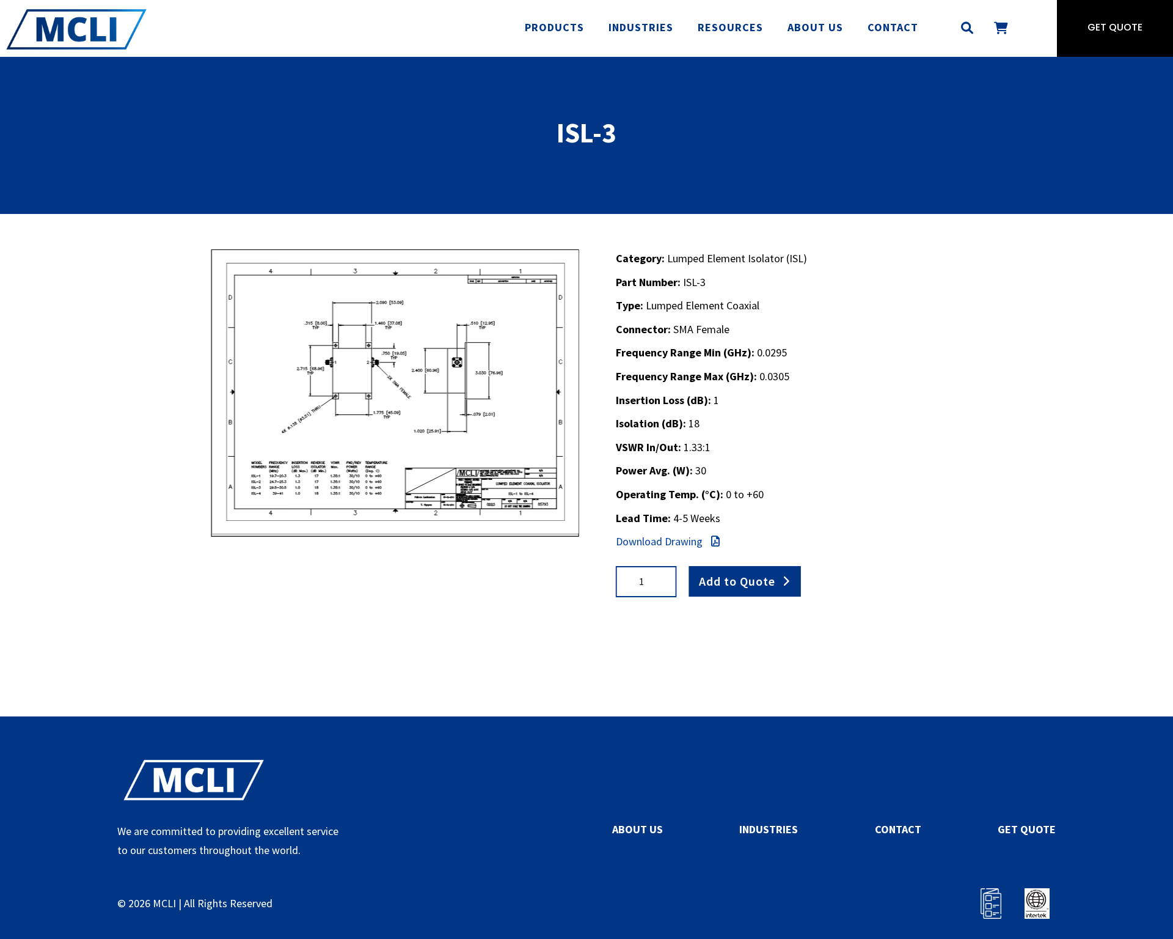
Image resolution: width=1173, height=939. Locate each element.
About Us (815, 27)
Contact (893, 27)
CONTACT (898, 829)
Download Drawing (660, 541)
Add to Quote (737, 581)
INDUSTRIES (768, 829)
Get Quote (1114, 28)
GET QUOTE (1027, 829)
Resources (730, 27)
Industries (640, 27)
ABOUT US (637, 829)
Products (554, 27)
